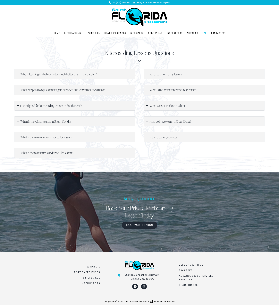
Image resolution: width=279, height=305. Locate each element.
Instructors (175, 33)
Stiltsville (155, 33)
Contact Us (218, 33)
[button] (74, 33)
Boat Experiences (115, 33)
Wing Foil (94, 33)
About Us (192, 33)
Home (57, 33)
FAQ (205, 33)
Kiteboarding (72, 33)
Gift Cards (137, 33)
